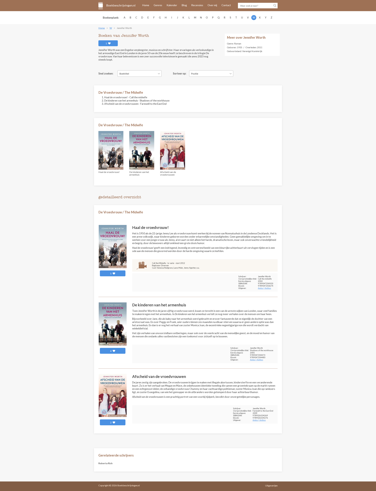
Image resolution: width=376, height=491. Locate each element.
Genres (158, 5)
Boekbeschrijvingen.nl (120, 5)
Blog (184, 5)
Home (145, 5)
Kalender (172, 5)
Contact (226, 5)
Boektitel (124, 73)
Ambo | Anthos (264, 288)
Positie (194, 73)
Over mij (212, 5)
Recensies (197, 5)
